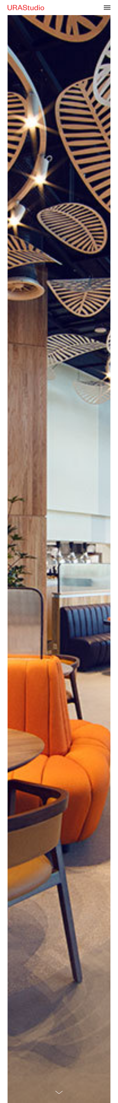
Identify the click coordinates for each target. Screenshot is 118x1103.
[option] (59, 559)
